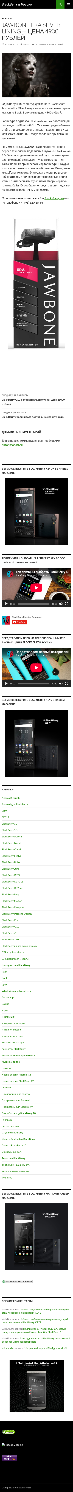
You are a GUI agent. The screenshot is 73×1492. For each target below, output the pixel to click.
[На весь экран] (66, 604)
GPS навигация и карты (15, 958)
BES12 (5, 817)
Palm (4, 971)
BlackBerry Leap (10, 894)
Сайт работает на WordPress (16, 1487)
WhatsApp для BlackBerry (16, 990)
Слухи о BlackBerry (12, 1132)
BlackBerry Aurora (12, 836)
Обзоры (6, 1087)
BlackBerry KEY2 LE (13, 881)
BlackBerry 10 (9, 823)
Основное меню (68, 4)
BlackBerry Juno (10, 868)
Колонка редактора (13, 1042)
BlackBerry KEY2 (11, 875)
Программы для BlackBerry (17, 1106)
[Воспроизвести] (6, 604)
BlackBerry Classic (12, 849)
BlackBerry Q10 (10, 926)
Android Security (11, 797)
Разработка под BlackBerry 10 (19, 1113)
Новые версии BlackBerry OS (18, 1080)
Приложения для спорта (16, 1093)
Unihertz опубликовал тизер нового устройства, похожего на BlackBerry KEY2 (35, 1311)
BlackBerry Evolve (11, 855)
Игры (5, 1010)
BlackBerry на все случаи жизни (19, 945)
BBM (4, 810)
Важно (5, 1003)
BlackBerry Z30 (10, 939)
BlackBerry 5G (10, 830)
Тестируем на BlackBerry (16, 1164)
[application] (36, 587)
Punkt (5, 978)
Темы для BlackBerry (13, 1158)
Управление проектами (15, 1171)
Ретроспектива (10, 1126)
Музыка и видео (11, 1061)
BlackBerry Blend (11, 842)
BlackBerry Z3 (9, 932)
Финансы (7, 1177)
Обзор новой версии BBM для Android (45, 1348)
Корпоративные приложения (18, 1055)
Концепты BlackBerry (14, 1048)
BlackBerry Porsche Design (17, 913)
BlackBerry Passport (13, 907)
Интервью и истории (13, 1023)
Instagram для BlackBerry (16, 965)
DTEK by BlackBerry (13, 952)
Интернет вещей (11, 1029)
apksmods (7, 1348)
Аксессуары (8, 997)
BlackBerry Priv (10, 920)
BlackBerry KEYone (12, 887)
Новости (7, 18)
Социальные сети (12, 1151)
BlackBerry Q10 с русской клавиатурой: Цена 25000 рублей (33, 399)
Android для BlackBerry (15, 804)
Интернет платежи (12, 1035)
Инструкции (8, 1016)
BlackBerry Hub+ (11, 862)
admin (26, 44)
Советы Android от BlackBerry (18, 1138)
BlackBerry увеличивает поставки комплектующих (33, 414)
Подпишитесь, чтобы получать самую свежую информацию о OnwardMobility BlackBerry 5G (34, 1330)
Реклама (7, 1119)
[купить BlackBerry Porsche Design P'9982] (36, 1386)
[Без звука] (61, 604)
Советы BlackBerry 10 (14, 1145)
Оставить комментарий (49, 44)
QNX (4, 984)
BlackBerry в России (17, 4)
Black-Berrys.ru (54, 198)
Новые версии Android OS (17, 1074)
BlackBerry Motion (12, 900)
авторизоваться (12, 445)
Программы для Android (16, 1100)
